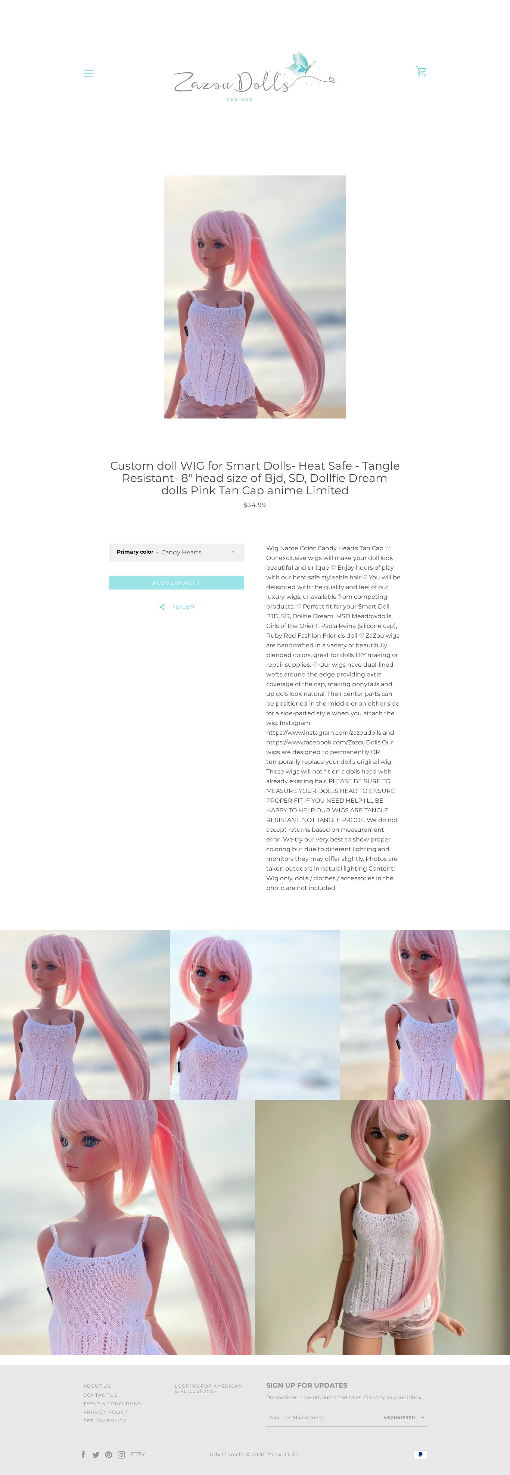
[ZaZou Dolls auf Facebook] (83, 1454)
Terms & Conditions (112, 1403)
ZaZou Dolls (283, 1454)
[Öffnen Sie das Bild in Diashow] (255, 296)
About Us (97, 1386)
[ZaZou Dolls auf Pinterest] (108, 1454)
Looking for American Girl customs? (208, 1388)
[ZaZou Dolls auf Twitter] (96, 1454)
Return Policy (105, 1420)
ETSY (137, 1454)
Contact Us (100, 1395)
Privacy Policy (105, 1412)
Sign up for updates (306, 1385)
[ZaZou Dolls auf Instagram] (121, 1454)
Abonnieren (400, 1417)
